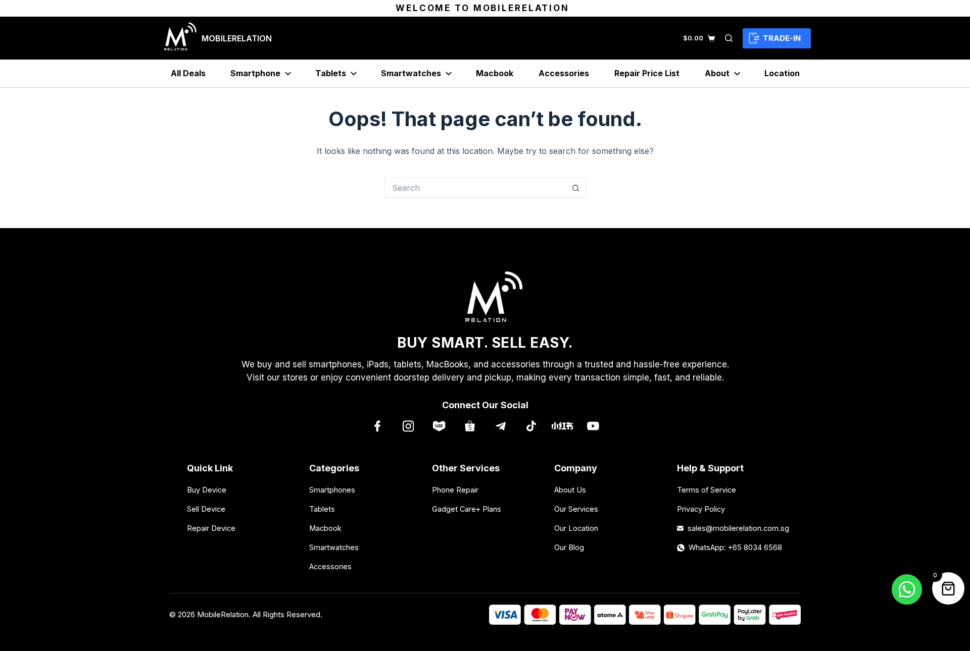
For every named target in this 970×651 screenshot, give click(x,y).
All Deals (188, 73)
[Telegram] (500, 425)
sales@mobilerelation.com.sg (735, 528)
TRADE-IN (782, 38)
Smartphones (332, 489)
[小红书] (562, 425)
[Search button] (576, 188)
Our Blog (569, 547)
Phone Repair (455, 489)
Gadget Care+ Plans (466, 509)
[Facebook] (377, 425)
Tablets (330, 73)
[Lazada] (438, 425)
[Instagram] (408, 425)
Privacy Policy (701, 509)
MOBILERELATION (237, 38)
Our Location (576, 528)
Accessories (564, 73)
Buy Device (206, 489)
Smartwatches (411, 73)
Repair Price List (647, 73)
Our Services (576, 509)
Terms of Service (706, 489)
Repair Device (211, 528)
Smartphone (255, 73)
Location (782, 73)
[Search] (729, 38)
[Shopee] (469, 425)
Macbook (494, 73)
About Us (570, 489)
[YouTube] (592, 425)
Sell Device (206, 509)
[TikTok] (531, 425)
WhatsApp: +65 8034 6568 (735, 547)
